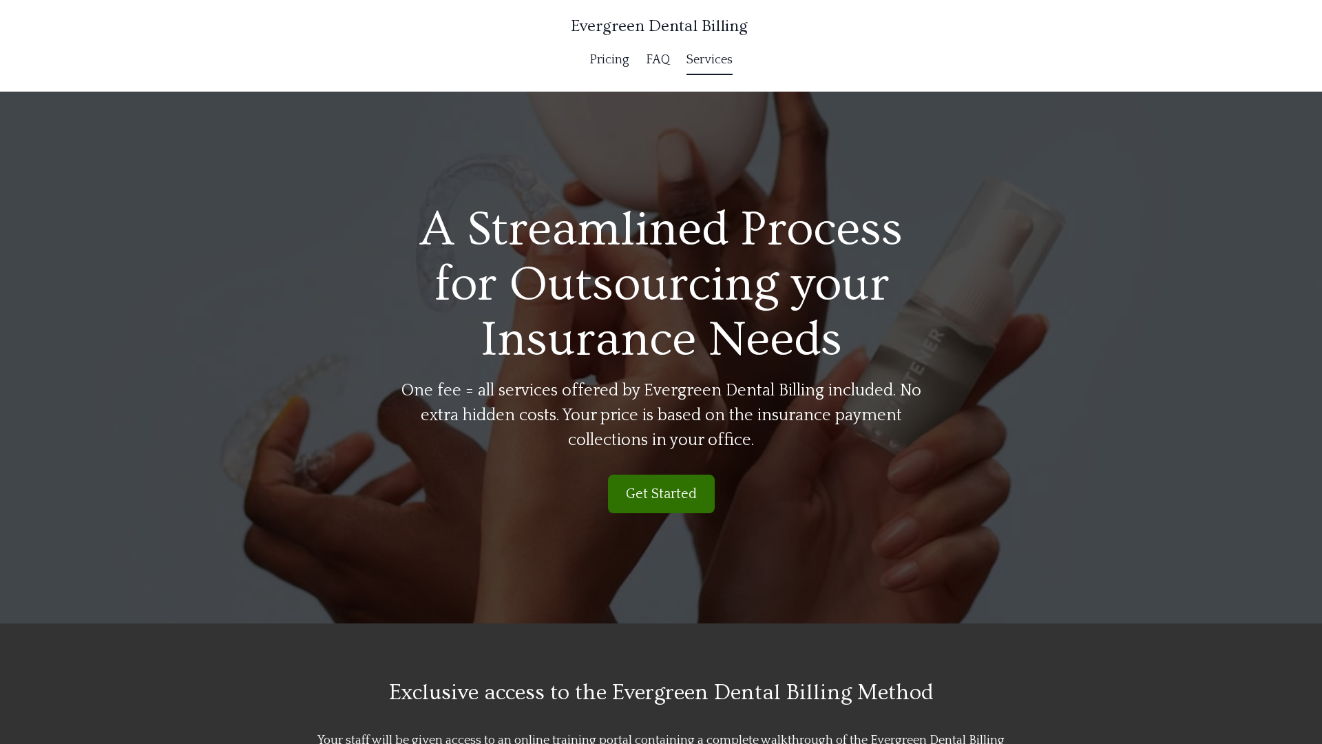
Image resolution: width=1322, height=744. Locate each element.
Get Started (661, 494)
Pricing (609, 60)
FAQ (658, 60)
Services (709, 60)
